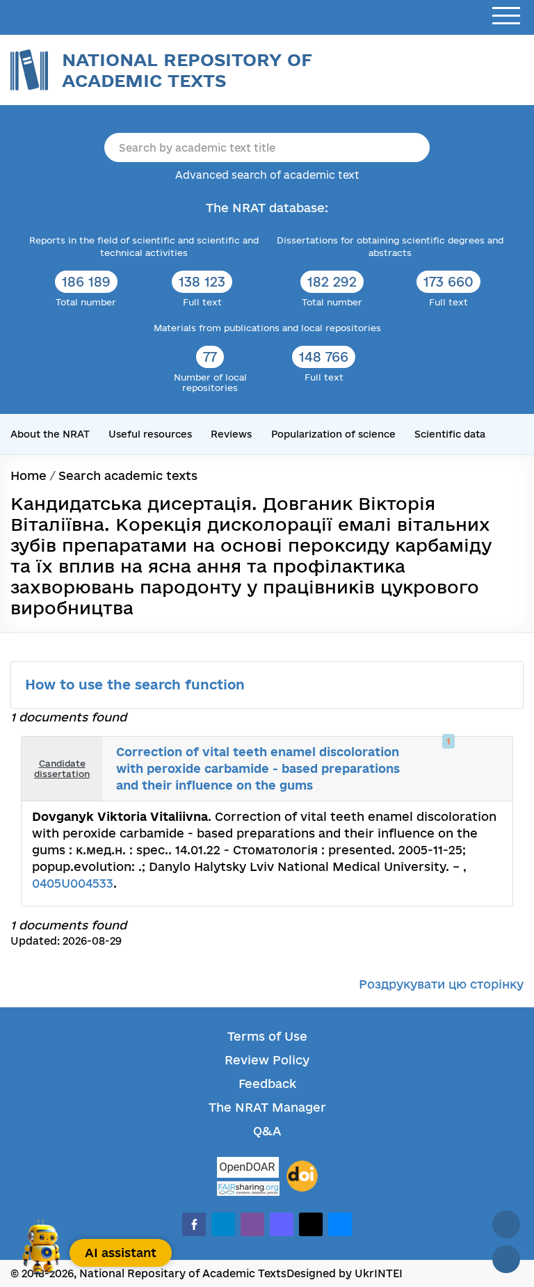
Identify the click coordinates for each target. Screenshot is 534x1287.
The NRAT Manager (267, 1107)
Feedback (267, 1083)
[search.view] (445, 754)
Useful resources (150, 434)
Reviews (231, 434)
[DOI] (302, 1176)
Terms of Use (267, 1036)
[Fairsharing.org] (248, 1188)
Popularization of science (333, 434)
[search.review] (491, 754)
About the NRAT (50, 434)
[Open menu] (506, 16)
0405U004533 (72, 883)
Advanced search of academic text (267, 175)
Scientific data (449, 434)
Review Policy (267, 1059)
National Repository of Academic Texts (187, 69)
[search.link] (475, 754)
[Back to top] (506, 1224)
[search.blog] (491, 783)
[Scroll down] (506, 1259)
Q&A (267, 1130)
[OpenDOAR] (248, 1169)
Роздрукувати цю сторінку (441, 984)
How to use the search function (137, 684)
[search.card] (460, 754)
